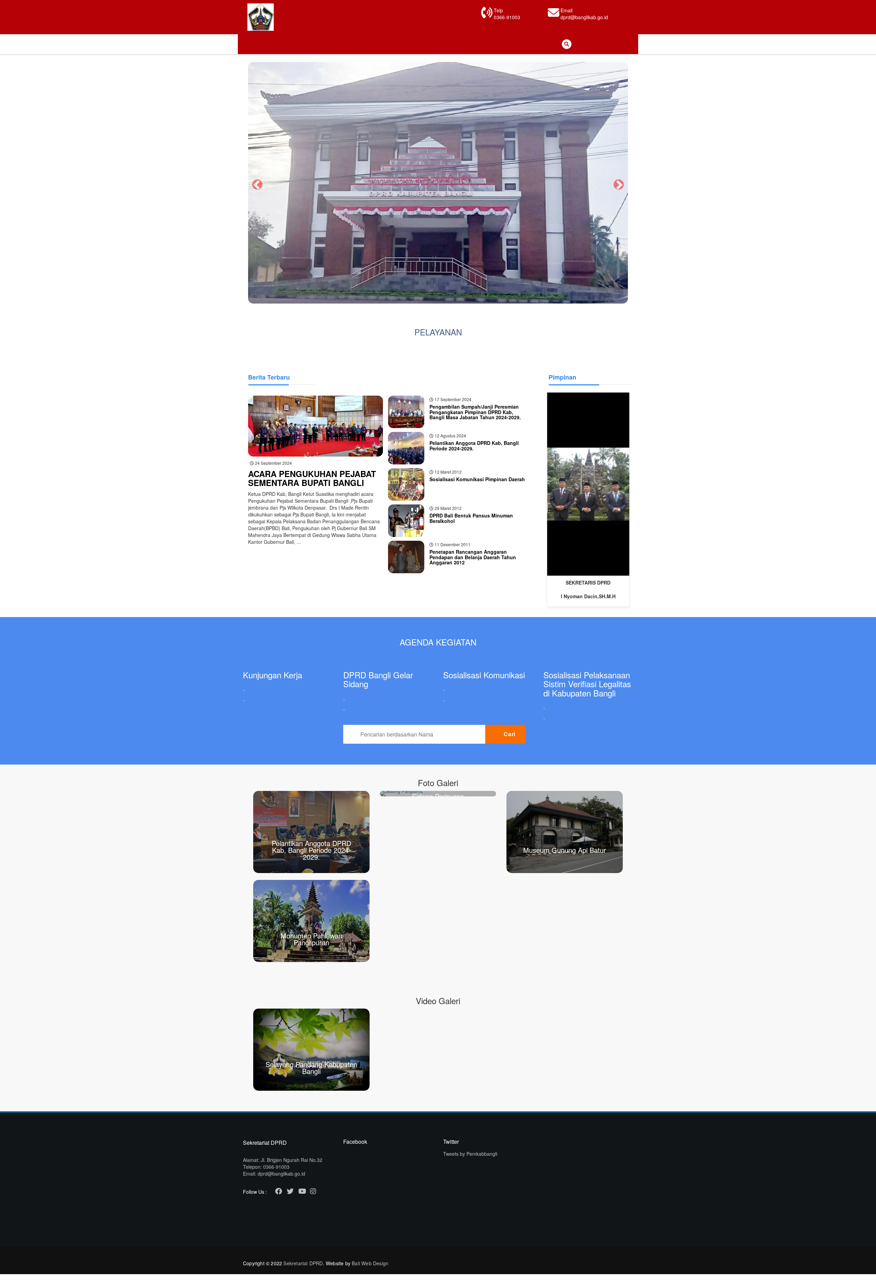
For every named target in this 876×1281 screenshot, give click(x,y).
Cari (510, 734)
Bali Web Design (370, 1263)
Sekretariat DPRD (303, 1263)
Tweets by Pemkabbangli (470, 1153)
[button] (255, 183)
